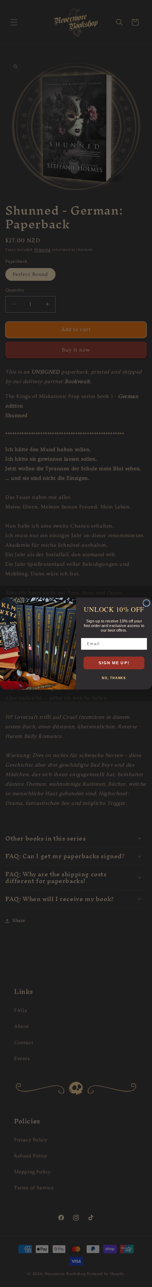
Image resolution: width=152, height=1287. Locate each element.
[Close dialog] (147, 603)
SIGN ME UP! (114, 663)
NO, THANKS (114, 678)
